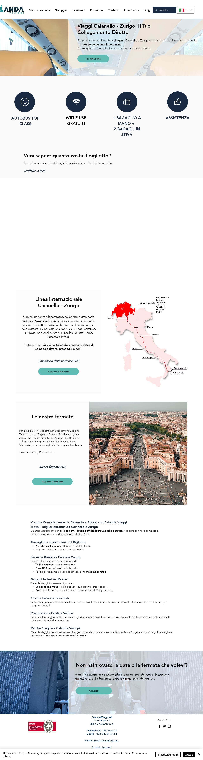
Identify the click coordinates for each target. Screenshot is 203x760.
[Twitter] (164, 726)
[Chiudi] (199, 754)
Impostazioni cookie (168, 754)
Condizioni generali (101, 747)
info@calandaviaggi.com (105, 740)
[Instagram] (169, 726)
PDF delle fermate (151, 601)
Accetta (189, 754)
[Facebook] (159, 726)
